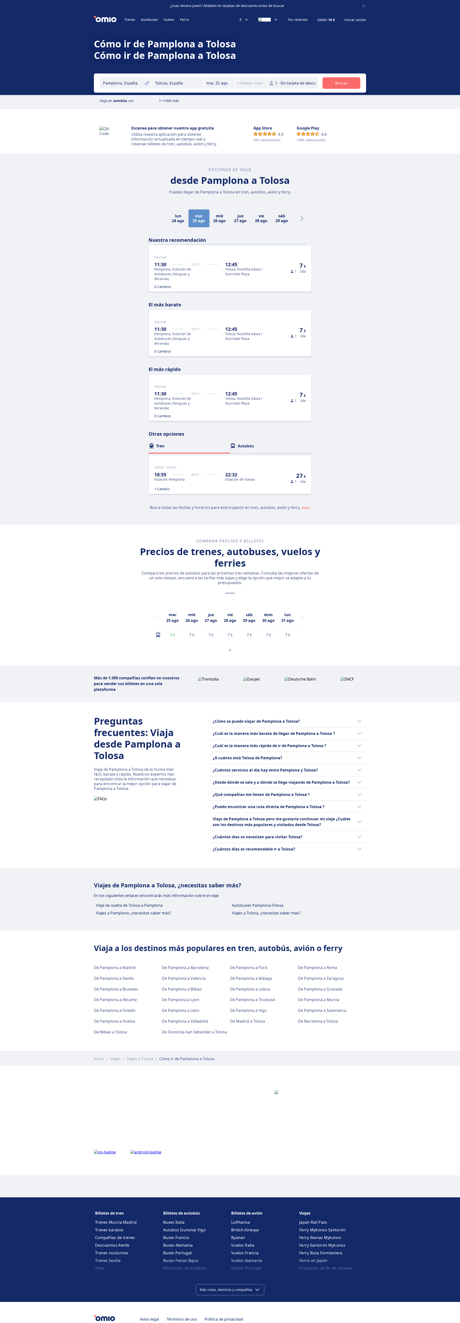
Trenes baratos (109, 1230)
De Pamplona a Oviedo (114, 1010)
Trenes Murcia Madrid (116, 1222)
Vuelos (169, 19)
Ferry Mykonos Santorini (322, 1230)
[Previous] (157, 617)
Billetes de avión (247, 1213)
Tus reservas (298, 20)
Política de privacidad (224, 1319)
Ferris (184, 19)
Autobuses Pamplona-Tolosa (257, 905)
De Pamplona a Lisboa (250, 989)
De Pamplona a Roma (317, 967)
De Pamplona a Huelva (114, 1021)
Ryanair (238, 1237)
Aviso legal (149, 1319)
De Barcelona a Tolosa (318, 1021)
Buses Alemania (178, 1245)
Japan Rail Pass (313, 1222)
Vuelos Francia (245, 1252)
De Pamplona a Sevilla (114, 978)
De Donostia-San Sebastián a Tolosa (194, 1032)
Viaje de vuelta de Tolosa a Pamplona (129, 905)
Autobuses (149, 19)
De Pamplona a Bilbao (182, 989)
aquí (305, 507)
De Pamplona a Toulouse (252, 999)
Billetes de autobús (181, 1213)
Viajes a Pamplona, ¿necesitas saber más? (133, 913)
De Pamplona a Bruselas (116, 989)
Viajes (115, 1058)
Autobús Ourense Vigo (184, 1230)
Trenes (129, 19)
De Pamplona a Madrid (115, 967)
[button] (219, 83)
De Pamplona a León (180, 1010)
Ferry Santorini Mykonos (322, 1245)
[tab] (189, 446)
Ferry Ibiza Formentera (320, 1252)
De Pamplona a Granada (320, 989)
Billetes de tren (109, 1213)
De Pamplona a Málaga (251, 978)
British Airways (245, 1230)
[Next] (302, 218)
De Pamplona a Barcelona (185, 967)
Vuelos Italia (242, 1245)
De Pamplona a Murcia (318, 999)
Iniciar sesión (355, 20)
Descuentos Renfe (112, 1245)
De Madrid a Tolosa (247, 1021)
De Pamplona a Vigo (248, 1010)
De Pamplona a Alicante (115, 999)
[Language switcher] (268, 20)
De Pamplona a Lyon (180, 999)
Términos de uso (182, 1319)
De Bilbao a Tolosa (110, 1032)
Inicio (99, 1058)
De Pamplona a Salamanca (322, 1010)
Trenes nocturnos (111, 1252)
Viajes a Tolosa (140, 1058)
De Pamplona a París (249, 967)
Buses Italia (174, 1222)
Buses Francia (176, 1237)
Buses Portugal (177, 1252)
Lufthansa (240, 1222)
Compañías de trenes (115, 1237)
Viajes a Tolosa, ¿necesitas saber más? (266, 913)
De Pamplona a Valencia (184, 978)
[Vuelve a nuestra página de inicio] (109, 19)
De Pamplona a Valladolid (185, 1021)
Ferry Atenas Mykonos (320, 1237)
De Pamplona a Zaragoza (321, 978)
